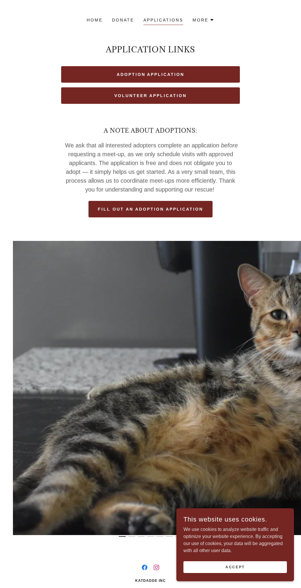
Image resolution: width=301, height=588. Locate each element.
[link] (144, 567)
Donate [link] (123, 20)
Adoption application (151, 74)
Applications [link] (163, 20)
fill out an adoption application (150, 209)
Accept (235, 567)
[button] (203, 20)
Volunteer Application (150, 95)
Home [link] (95, 20)
